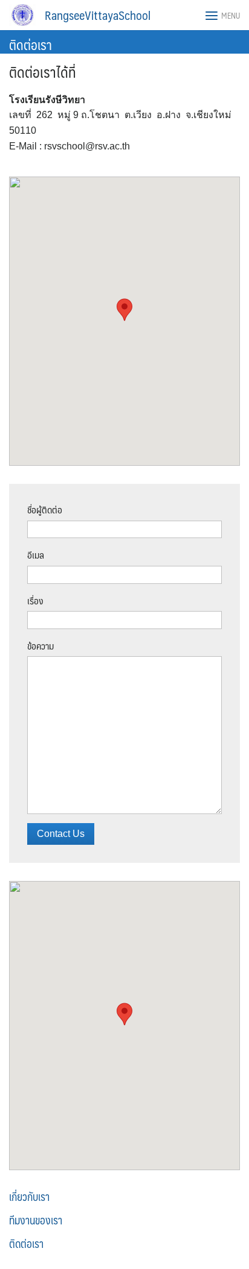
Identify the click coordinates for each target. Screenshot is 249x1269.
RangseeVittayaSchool (97, 15)
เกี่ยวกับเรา (29, 1197)
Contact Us (61, 834)
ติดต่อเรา (30, 44)
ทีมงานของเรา (35, 1220)
